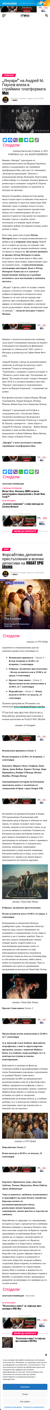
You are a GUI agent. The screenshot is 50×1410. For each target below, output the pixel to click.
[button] (46, 1355)
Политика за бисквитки (13, 1407)
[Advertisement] (25, 47)
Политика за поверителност (33, 1407)
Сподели (11, 145)
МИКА (15, 100)
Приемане (25, 1387)
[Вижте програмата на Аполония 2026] (25, 5)
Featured (30, 1296)
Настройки (25, 1401)
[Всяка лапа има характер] (25, 11)
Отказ (25, 1394)
